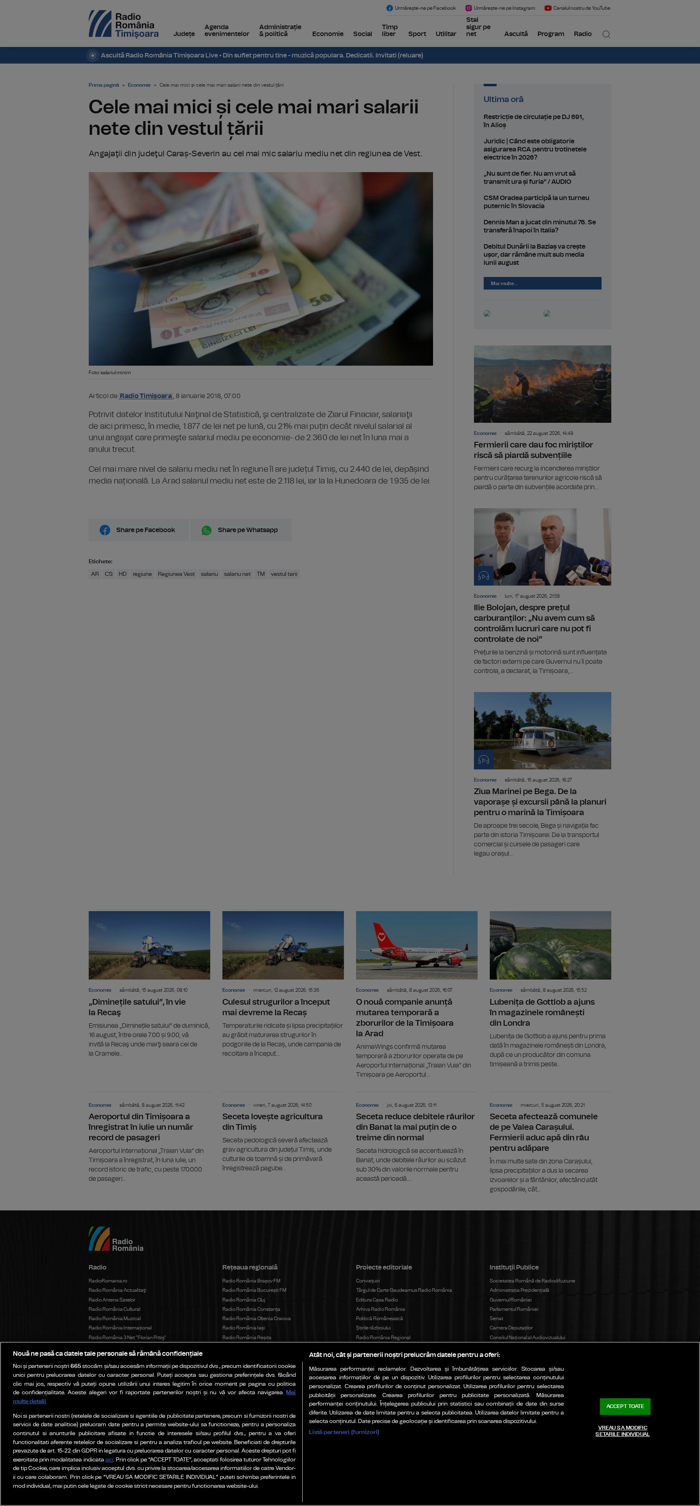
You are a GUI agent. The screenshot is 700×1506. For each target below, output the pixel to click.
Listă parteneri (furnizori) (344, 1432)
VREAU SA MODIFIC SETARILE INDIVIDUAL (622, 1431)
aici (109, 1460)
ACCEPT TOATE (625, 1406)
